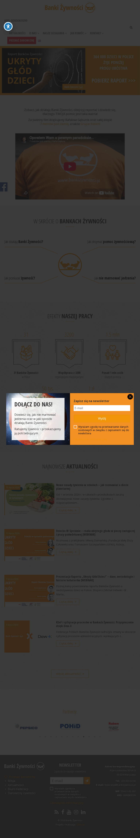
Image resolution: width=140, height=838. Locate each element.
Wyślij (102, 418)
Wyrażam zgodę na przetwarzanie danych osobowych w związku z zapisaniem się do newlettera (103, 430)
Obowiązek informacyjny (90, 439)
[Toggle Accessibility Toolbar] (8, 26)
